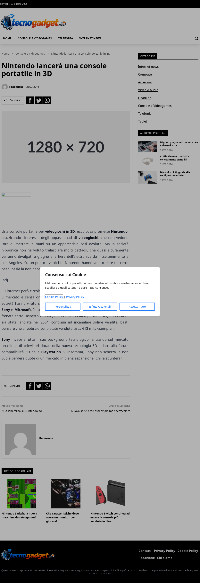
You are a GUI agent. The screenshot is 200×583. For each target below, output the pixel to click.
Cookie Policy (54, 297)
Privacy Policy (75, 297)
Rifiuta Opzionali (100, 306)
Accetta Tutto (137, 306)
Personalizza (63, 306)
